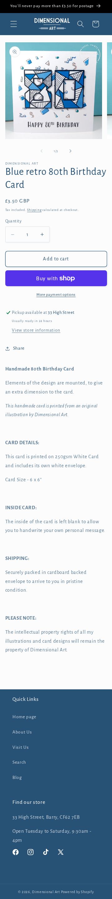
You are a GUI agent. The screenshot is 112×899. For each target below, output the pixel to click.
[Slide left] (42, 151)
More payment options (56, 294)
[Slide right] (70, 151)
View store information (36, 330)
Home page (24, 717)
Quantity (13, 221)
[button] (13, 23)
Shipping (34, 210)
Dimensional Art (46, 892)
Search (19, 762)
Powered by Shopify (77, 892)
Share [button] (19, 348)
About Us (22, 732)
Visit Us (20, 747)
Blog (17, 777)
